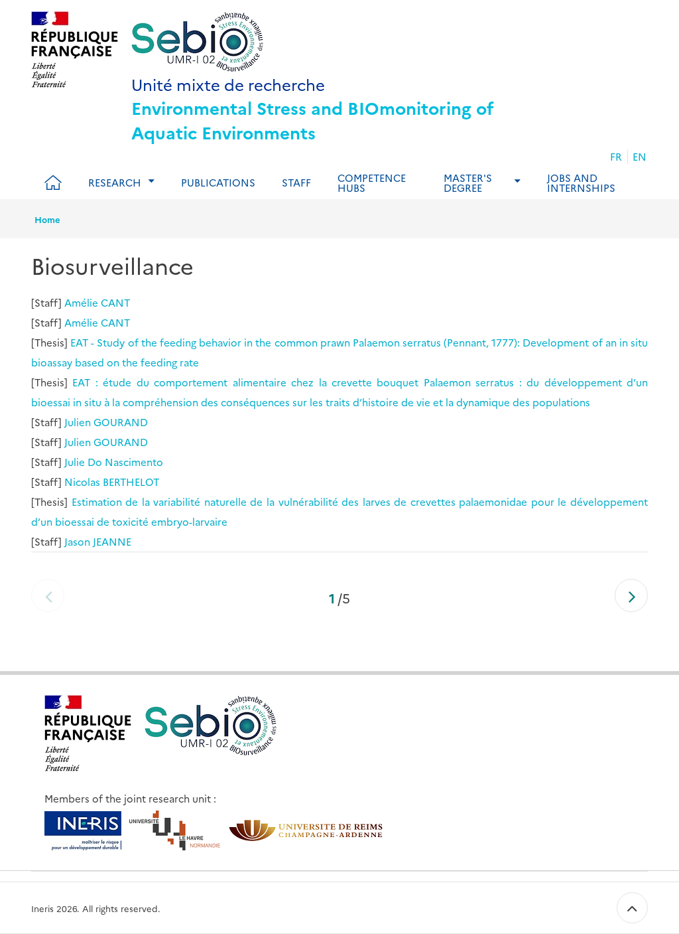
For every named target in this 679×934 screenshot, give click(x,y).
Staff (296, 182)
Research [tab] (114, 182)
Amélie (81, 302)
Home (47, 219)
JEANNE (112, 541)
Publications (218, 182)
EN (640, 156)
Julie (74, 462)
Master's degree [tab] (468, 183)
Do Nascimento (125, 462)
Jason (77, 541)
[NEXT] (631, 595)
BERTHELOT (131, 482)
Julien (77, 422)
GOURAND (120, 422)
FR (616, 156)
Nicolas (82, 482)
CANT (115, 302)
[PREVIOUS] (47, 595)
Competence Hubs (372, 183)
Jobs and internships (581, 183)
